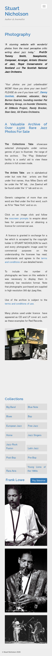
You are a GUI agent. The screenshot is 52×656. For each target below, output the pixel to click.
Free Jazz (33, 425)
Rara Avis (11, 470)
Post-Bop (11, 457)
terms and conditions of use (19, 303)
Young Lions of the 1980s (36, 468)
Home (9, 435)
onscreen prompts (18, 218)
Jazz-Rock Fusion (11, 446)
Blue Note (33, 407)
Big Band (11, 407)
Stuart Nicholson (16, 11)
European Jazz (14, 425)
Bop (30, 416)
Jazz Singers (34, 435)
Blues (9, 416)
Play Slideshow (38, 480)
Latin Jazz (33, 448)
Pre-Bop (32, 457)
